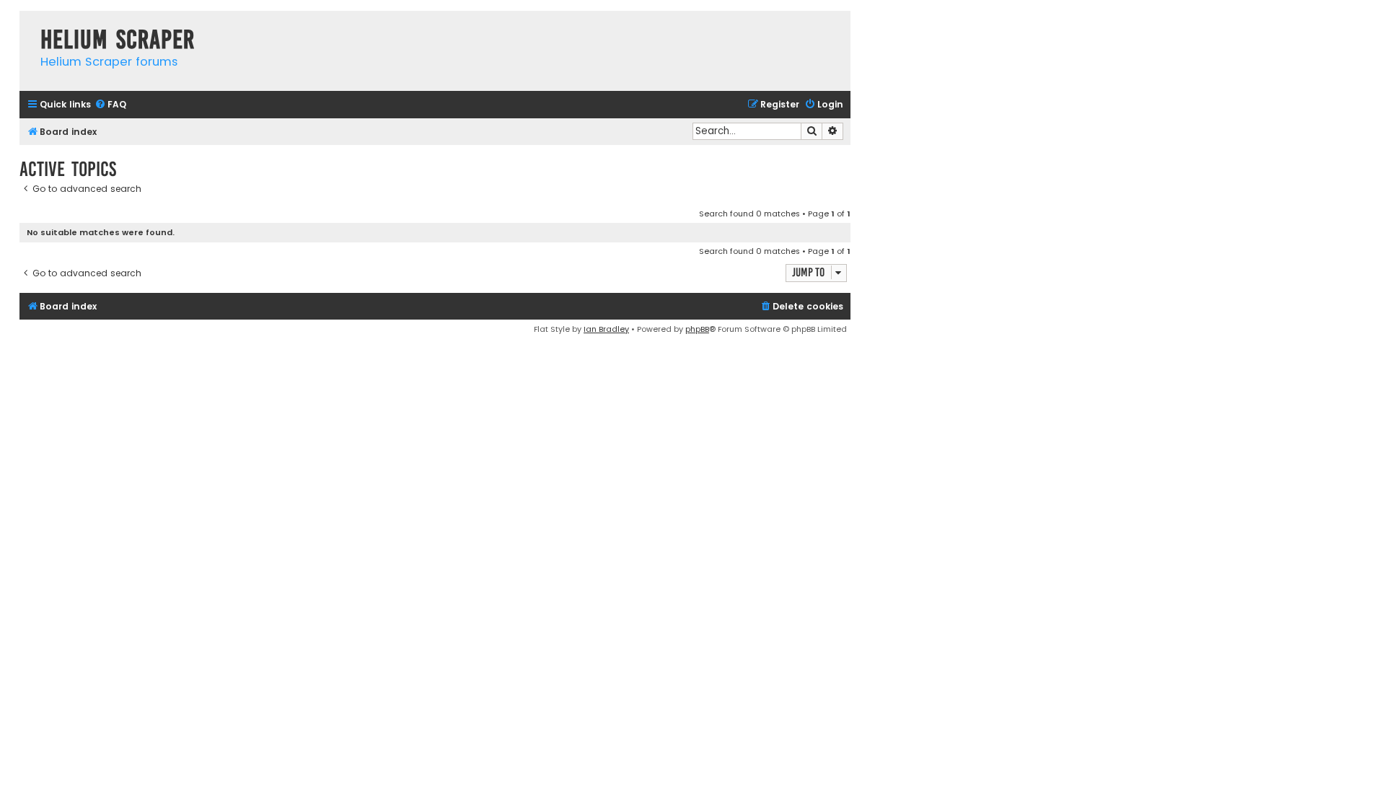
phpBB (697, 329)
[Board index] (26, 24)
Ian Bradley (606, 329)
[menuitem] (110, 105)
